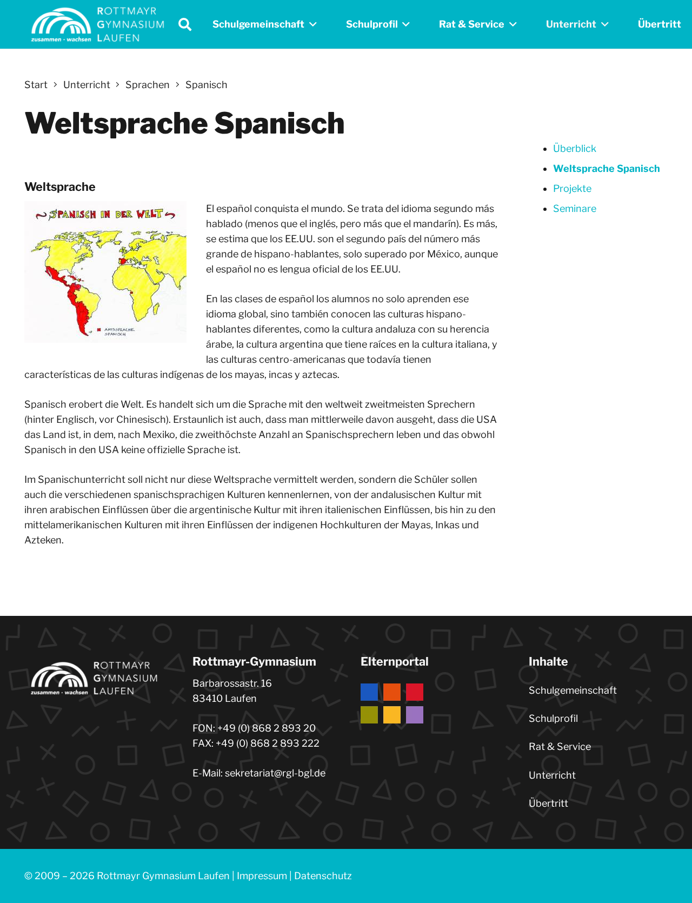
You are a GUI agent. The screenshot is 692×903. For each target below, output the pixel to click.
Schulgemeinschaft (573, 690)
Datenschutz (323, 875)
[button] (184, 24)
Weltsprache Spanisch (606, 168)
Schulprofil (553, 718)
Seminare (574, 208)
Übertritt (548, 803)
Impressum (262, 875)
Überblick (574, 148)
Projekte (572, 188)
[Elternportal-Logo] (430, 703)
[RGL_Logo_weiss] (97, 24)
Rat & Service (560, 746)
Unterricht (552, 775)
